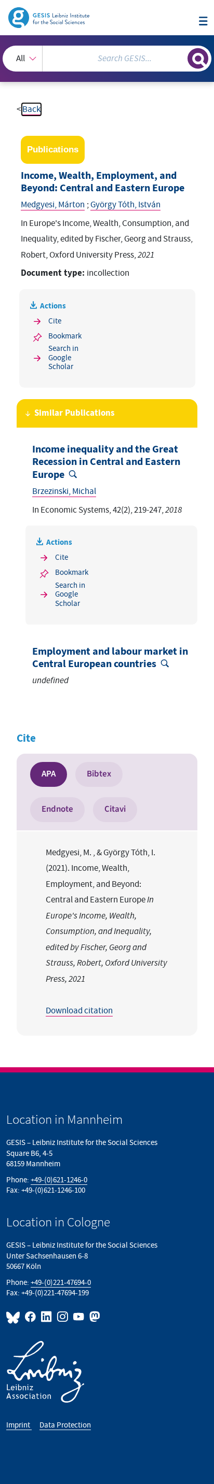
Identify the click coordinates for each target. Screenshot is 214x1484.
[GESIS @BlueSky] (14, 1316)
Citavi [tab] (115, 809)
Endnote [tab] (57, 809)
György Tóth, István (125, 204)
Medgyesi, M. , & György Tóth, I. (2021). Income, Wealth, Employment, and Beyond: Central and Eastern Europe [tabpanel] (106, 931)
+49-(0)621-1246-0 (59, 1180)
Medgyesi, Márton (53, 204)
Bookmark (65, 336)
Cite (54, 321)
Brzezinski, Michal (64, 491)
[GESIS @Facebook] (31, 1316)
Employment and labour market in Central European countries (110, 657)
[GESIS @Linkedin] (47, 1316)
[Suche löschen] (179, 57)
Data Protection (65, 1425)
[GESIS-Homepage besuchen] (49, 17)
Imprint (19, 1425)
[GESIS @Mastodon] (93, 1316)
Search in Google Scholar (63, 358)
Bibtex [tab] (99, 774)
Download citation (79, 1010)
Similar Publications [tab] (74, 413)
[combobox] (107, 58)
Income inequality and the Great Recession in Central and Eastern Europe (106, 462)
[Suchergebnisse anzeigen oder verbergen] (197, 59)
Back (31, 109)
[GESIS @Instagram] (63, 1316)
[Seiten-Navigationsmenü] (203, 22)
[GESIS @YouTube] (79, 1316)
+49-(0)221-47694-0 (61, 1283)
